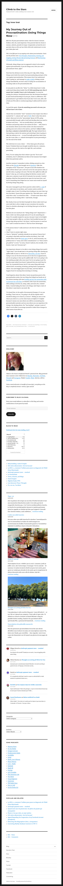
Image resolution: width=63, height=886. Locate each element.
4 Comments (31, 326)
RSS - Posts (11, 835)
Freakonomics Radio (14, 753)
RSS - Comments (13, 837)
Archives (8, 729)
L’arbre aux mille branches (16, 515)
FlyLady (16, 165)
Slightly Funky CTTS (14, 481)
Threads (8, 378)
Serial (9, 757)
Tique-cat (11, 496)
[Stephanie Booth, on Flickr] (27, 361)
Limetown (11, 781)
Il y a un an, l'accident (14, 485)
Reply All (10, 768)
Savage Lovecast (13, 751)
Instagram (17, 378)
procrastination (20, 326)
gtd (7, 326)
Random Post (10, 850)
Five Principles (23, 55)
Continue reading (37, 511)
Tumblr (28, 378)
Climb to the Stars (16, 9)
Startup (10, 770)
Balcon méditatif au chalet (31, 697)
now (15, 326)
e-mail (42, 187)
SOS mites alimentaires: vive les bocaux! (20, 466)
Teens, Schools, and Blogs (16, 476)
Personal (24, 324)
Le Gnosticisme (12, 474)
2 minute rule (31, 324)
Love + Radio (12, 764)
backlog (37, 324)
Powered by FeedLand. (15, 452)
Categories (9, 716)
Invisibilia (11, 755)
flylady (45, 324)
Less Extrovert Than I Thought (17, 483)
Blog (7, 846)
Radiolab (10, 766)
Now (7, 854)
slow (26, 326)
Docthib (12, 685)
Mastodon (36, 376)
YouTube (42, 376)
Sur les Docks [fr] (13, 787)
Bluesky (29, 376)
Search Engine (12, 478)
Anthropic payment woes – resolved (19, 472)
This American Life (13, 774)
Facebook (9, 380)
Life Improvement (17, 324)
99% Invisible (12, 772)
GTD (30, 116)
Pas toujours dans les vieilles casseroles (29, 685)
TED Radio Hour (12, 783)
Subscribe (11, 414)
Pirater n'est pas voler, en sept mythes (19, 813)
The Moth (11, 776)
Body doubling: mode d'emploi (17, 463)
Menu (53, 10)
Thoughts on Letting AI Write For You (19, 607)
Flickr (32, 378)
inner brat (10, 326)
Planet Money (12, 761)
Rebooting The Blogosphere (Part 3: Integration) (23, 821)
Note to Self (11, 785)
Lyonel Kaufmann (15, 697)
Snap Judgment (12, 779)
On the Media (12, 748)
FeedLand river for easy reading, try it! (18, 430)
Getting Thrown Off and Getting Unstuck (23, 58)
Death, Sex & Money (14, 759)
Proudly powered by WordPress (24, 881)
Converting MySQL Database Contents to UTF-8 (22, 824)
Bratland (33, 165)
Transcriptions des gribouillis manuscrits (20, 624)
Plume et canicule (13, 559)
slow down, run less (34, 253)
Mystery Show (12, 746)
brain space (24, 238)
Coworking (9, 876)
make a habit (30, 79)
